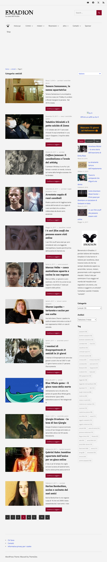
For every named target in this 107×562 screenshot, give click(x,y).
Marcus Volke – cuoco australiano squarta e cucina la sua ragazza (57, 271)
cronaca (82, 360)
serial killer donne (85, 444)
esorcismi (94, 364)
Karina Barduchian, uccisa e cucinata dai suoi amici (57, 489)
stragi (81, 452)
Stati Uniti (83, 448)
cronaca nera (94, 360)
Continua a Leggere (53, 109)
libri (92, 388)
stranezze (91, 452)
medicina (83, 396)
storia (94, 448)
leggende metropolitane (87, 384)
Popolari (81, 141)
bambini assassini (65, 449)
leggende (83, 380)
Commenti (89, 141)
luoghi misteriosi (85, 392)
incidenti (83, 372)
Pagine (97, 141)
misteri (39, 25)
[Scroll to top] (103, 558)
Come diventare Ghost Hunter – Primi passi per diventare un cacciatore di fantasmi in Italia (89, 197)
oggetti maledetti (85, 420)
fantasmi (83, 368)
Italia (92, 372)
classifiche (62, 227)
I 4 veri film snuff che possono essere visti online (57, 234)
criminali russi (84, 352)
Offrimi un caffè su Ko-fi (89, 117)
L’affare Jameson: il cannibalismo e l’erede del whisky (58, 158)
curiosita (83, 364)
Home (7, 25)
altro (64, 25)
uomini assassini (63, 264)
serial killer (91, 440)
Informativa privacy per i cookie (19, 546)
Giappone (94, 368)
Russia (95, 436)
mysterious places (85, 412)
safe (81, 440)
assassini (83, 332)
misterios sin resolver (86, 404)
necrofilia (83, 416)
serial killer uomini (62, 340)
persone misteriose (86, 432)
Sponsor (88, 25)
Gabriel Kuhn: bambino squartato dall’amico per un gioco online (58, 456)
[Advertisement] (53, 49)
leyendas (83, 388)
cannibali (60, 80)
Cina (92, 344)
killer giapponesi (85, 376)
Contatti (11, 543)
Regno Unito (84, 436)
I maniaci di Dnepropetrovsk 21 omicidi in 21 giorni (56, 350)
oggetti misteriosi (85, 424)
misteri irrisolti (84, 400)
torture (59, 301)
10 (42, 517)
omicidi (68, 227)
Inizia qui (17, 25)
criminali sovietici (85, 356)
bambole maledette (86, 340)
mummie (83, 408)
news (62, 116)
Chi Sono (11, 540)
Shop (9, 31)
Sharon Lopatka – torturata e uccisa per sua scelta (57, 310)
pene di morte (94, 428)
